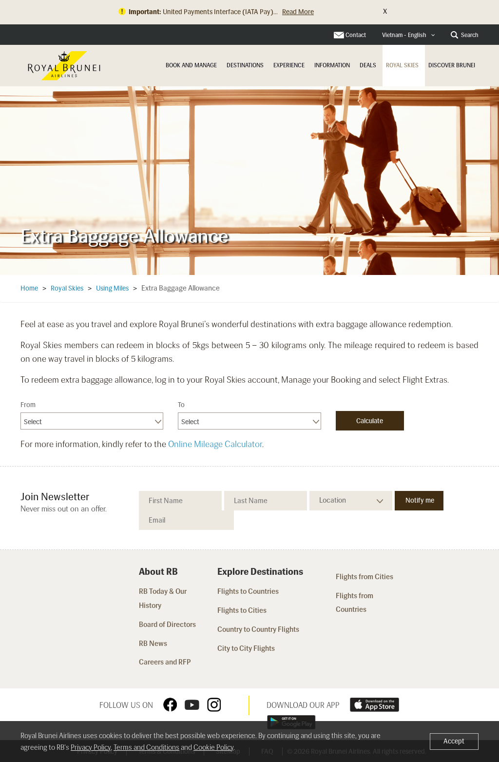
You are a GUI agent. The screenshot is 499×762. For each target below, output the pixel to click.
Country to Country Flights (259, 629)
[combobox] (408, 35)
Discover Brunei (451, 65)
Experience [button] (289, 65)
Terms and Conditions (146, 747)
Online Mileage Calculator (215, 444)
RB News (153, 643)
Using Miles (112, 288)
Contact (355, 35)
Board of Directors (167, 624)
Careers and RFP (165, 662)
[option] (249, 180)
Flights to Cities (242, 610)
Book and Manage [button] (191, 65)
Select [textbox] (33, 422)
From (28, 405)
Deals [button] (368, 65)
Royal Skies (402, 65)
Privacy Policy (91, 747)
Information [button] (332, 65)
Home (29, 288)
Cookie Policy (213, 747)
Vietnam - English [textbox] (404, 35)
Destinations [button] (245, 65)
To (181, 405)
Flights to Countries (248, 591)
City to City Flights (246, 648)
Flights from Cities (364, 576)
